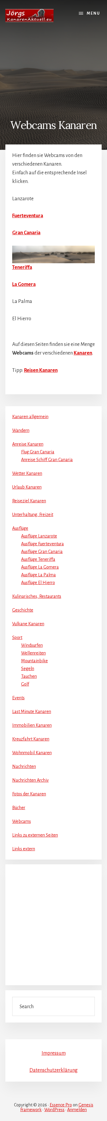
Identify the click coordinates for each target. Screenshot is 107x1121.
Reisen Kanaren (41, 370)
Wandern (20, 430)
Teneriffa (22, 267)
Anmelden (77, 1109)
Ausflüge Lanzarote (39, 536)
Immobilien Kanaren (32, 725)
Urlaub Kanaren (27, 487)
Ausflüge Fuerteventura (42, 543)
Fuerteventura (27, 215)
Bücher (18, 807)
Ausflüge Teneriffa (38, 559)
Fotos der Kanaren (29, 794)
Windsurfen (32, 645)
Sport (17, 637)
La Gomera (24, 284)
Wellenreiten (33, 653)
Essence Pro (61, 1104)
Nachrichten (24, 766)
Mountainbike (34, 660)
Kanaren (83, 353)
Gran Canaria (26, 232)
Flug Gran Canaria (37, 451)
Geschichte (22, 610)
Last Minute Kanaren (31, 711)
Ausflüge (20, 528)
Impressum (54, 1053)
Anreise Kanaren (27, 444)
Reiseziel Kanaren (29, 500)
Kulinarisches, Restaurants (36, 596)
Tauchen (29, 676)
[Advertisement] (53, 70)
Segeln (27, 668)
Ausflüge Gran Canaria (42, 551)
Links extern (23, 848)
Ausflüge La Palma (38, 574)
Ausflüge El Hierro (38, 582)
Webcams (21, 821)
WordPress (54, 1109)
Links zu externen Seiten (35, 835)
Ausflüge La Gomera (40, 567)
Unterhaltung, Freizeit (32, 514)
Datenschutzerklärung (53, 1070)
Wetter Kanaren (27, 473)
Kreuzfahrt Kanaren (30, 739)
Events (18, 697)
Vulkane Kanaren (28, 623)
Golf (25, 684)
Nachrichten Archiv (30, 780)
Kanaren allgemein (30, 416)
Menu (93, 13)
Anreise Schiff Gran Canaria (47, 459)
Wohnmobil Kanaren (32, 752)
